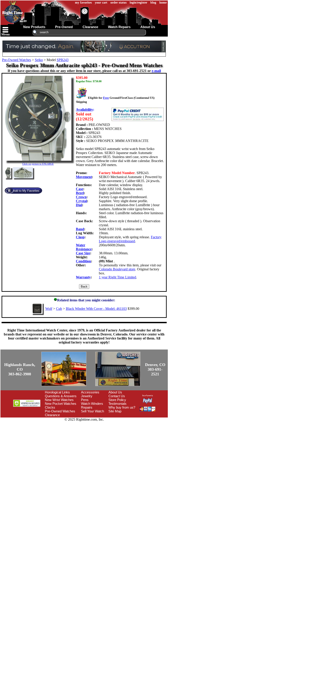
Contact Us (116, 396)
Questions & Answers (61, 396)
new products (34, 27)
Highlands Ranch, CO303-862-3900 (19, 369)
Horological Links (57, 392)
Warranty (83, 277)
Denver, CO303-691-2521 (155, 369)
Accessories (90, 392)
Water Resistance (84, 247)
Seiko (39, 60)
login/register (138, 2)
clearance (90, 27)
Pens (85, 400)
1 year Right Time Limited (117, 277)
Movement (84, 177)
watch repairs (119, 27)
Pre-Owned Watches (16, 60)
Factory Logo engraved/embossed (130, 239)
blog (153, 2)
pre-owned (64, 27)
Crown (81, 197)
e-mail (156, 71)
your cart (101, 2)
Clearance (52, 415)
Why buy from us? (121, 407)
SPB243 (63, 60)
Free (106, 97)
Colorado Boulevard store (117, 269)
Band (80, 229)
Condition (83, 261)
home (163, 2)
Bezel (80, 193)
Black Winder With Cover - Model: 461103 (96, 309)
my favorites (83, 2)
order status (118, 2)
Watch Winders (92, 403)
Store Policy (117, 400)
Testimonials (117, 403)
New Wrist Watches (59, 400)
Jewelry (86, 396)
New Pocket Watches (60, 403)
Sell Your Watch (92, 411)
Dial (79, 205)
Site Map (114, 411)
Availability (84, 109)
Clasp (80, 237)
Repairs (86, 407)
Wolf (48, 309)
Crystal (81, 201)
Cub (59, 309)
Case (79, 189)
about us (147, 27)
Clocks (50, 407)
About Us (115, 392)
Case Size (83, 253)
